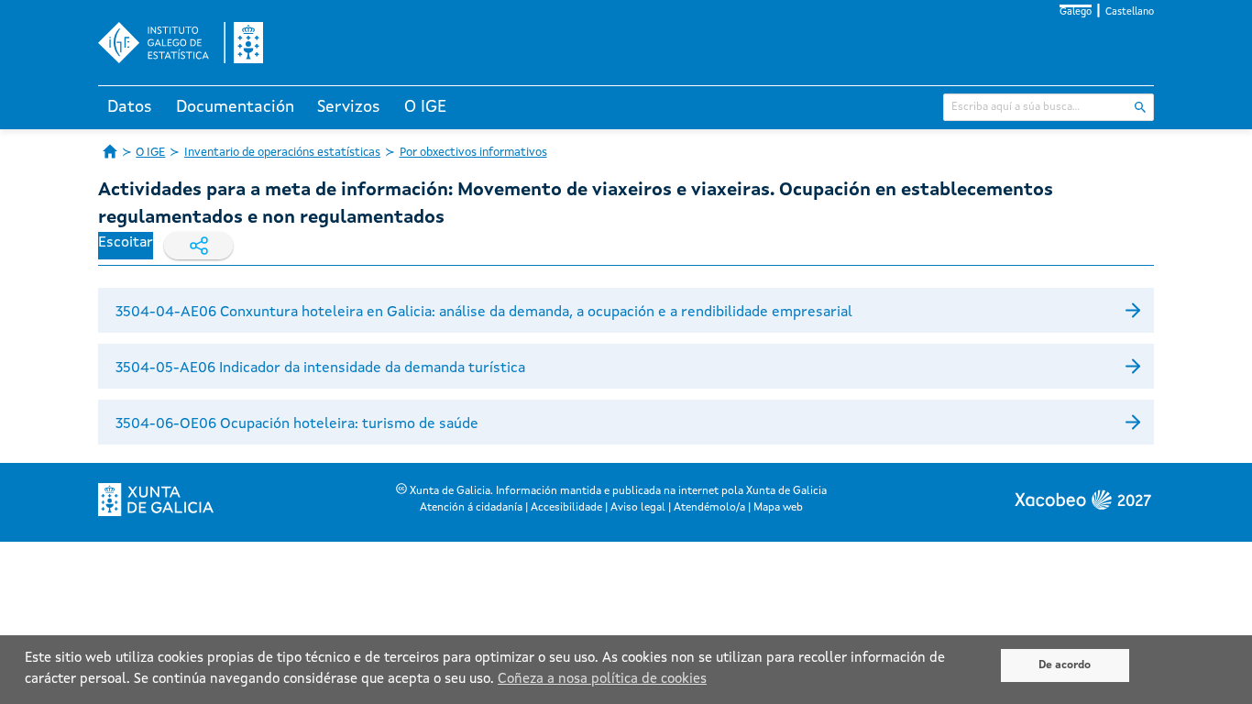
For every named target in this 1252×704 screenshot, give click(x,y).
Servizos (348, 107)
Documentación (235, 107)
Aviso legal (637, 507)
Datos (129, 107)
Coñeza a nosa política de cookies (602, 680)
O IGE (425, 107)
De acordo (1064, 665)
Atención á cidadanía (471, 507)
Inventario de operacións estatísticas (282, 153)
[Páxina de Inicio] (110, 151)
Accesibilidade (566, 507)
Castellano (1129, 12)
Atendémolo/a (709, 507)
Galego (1076, 12)
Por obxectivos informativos (473, 153)
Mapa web (778, 507)
